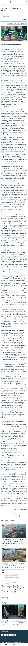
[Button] (24, 20)
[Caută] (22, 644)
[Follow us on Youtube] (5, 635)
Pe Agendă (5, 603)
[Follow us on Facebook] (2, 635)
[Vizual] (6, 644)
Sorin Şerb (3, 14)
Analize (3, 6)
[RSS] (11, 635)
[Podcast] (14, 644)
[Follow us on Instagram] (8, 635)
